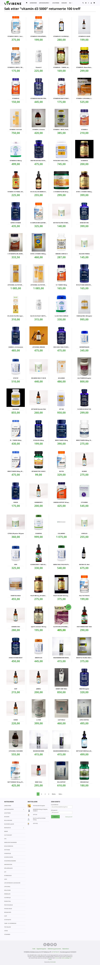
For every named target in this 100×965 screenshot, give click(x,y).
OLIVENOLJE (7, 897)
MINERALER (7, 894)
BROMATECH (7, 827)
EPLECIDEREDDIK (8, 846)
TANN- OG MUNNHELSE (10, 923)
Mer (70, 2)
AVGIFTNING (55, 2)
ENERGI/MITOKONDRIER (10, 842)
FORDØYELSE (7, 853)
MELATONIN (7, 890)
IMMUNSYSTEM (8, 864)
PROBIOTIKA (7, 901)
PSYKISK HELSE (8, 908)
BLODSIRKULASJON (9, 824)
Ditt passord (54, 810)
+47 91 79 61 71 (55, 952)
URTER (6, 930)
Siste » (60, 794)
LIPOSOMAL (7, 886)
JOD (5, 872)
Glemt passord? (68, 816)
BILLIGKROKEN (8, 820)
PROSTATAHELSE (8, 905)
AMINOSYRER (33, 2)
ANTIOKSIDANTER (44, 2)
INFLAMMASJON (8, 868)
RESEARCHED (7, 912)
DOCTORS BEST (8, 835)
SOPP (5, 916)
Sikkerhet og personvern (54, 948)
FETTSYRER (7, 849)
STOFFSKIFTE (7, 919)
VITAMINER (7, 934)
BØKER (6, 831)
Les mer (57, 958)
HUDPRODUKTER (8, 857)
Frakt (33, 948)
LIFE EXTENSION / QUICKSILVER (12, 883)
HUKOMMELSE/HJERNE (10, 860)
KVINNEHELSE (8, 875)
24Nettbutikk (53, 962)
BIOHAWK (64, 2)
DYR (5, 838)
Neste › (54, 794)
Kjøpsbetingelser (41, 948)
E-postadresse (54, 804)
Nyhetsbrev (65, 948)
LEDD (5, 879)
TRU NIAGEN (7, 927)
